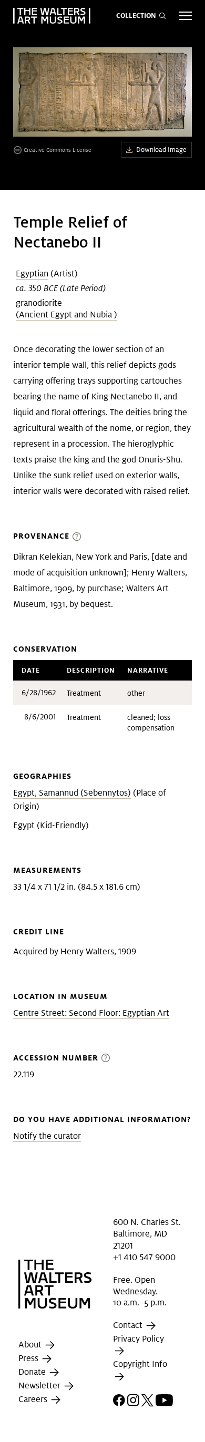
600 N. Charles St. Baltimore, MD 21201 (147, 1234)
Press (29, 1358)
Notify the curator (47, 1135)
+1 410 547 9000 (144, 1257)
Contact (129, 1325)
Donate (33, 1371)
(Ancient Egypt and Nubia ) (66, 314)
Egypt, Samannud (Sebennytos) (72, 792)
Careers (33, 1399)
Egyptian (32, 273)
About (31, 1344)
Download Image (161, 149)
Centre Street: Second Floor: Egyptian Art (91, 1012)
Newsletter (40, 1385)
